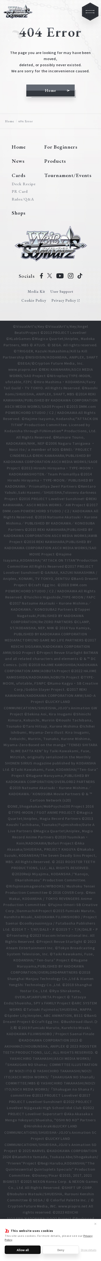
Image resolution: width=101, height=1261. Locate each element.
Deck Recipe (23, 184)
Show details (88, 1250)
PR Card (20, 191)
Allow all (23, 1250)
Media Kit (36, 291)
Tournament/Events (68, 175)
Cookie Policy (33, 300)
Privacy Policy (63, 300)
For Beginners (61, 147)
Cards (19, 175)
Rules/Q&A (23, 199)
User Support (61, 291)
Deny (60, 1250)
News (18, 161)
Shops (19, 213)
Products (55, 161)
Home (9, 121)
